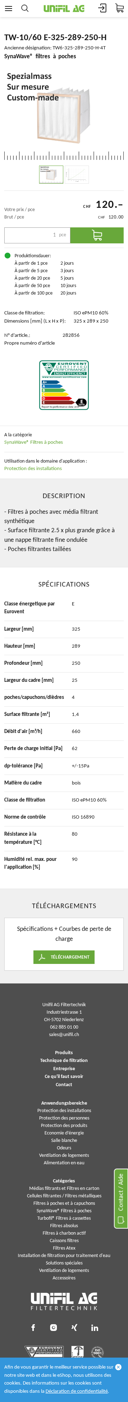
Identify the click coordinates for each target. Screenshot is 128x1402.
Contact (64, 1085)
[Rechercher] (25, 8)
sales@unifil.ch (64, 1034)
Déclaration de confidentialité (77, 1391)
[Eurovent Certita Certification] (64, 385)
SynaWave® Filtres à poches (33, 442)
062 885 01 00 (64, 1027)
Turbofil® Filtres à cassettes (64, 1218)
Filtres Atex (64, 1248)
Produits (64, 1053)
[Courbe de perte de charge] (77, 175)
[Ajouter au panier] (97, 235)
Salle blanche (64, 1140)
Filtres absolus (64, 1226)
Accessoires (64, 1278)
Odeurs (64, 1148)
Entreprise (64, 1069)
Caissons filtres (64, 1241)
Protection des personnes (64, 1118)
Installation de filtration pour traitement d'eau (64, 1255)
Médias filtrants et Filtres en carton (64, 1188)
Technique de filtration (64, 1060)
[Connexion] (102, 8)
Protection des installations (33, 468)
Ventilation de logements (64, 1155)
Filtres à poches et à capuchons (64, 1203)
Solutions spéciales (64, 1263)
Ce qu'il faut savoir (64, 1076)
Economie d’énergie (64, 1133)
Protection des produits (64, 1125)
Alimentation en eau (64, 1163)
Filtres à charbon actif (64, 1233)
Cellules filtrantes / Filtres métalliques (64, 1196)
